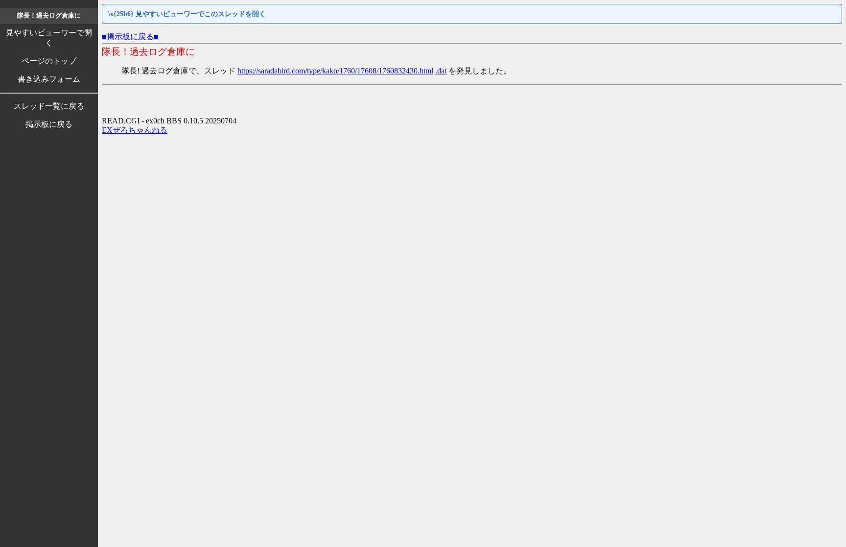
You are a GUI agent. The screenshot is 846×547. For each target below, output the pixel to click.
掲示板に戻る (48, 124)
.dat (440, 71)
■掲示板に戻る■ (130, 36)
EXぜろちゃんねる (134, 130)
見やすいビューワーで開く (49, 37)
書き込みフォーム (49, 79)
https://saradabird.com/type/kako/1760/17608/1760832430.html (335, 71)
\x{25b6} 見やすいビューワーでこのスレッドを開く (187, 14)
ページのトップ (49, 61)
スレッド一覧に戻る (49, 106)
